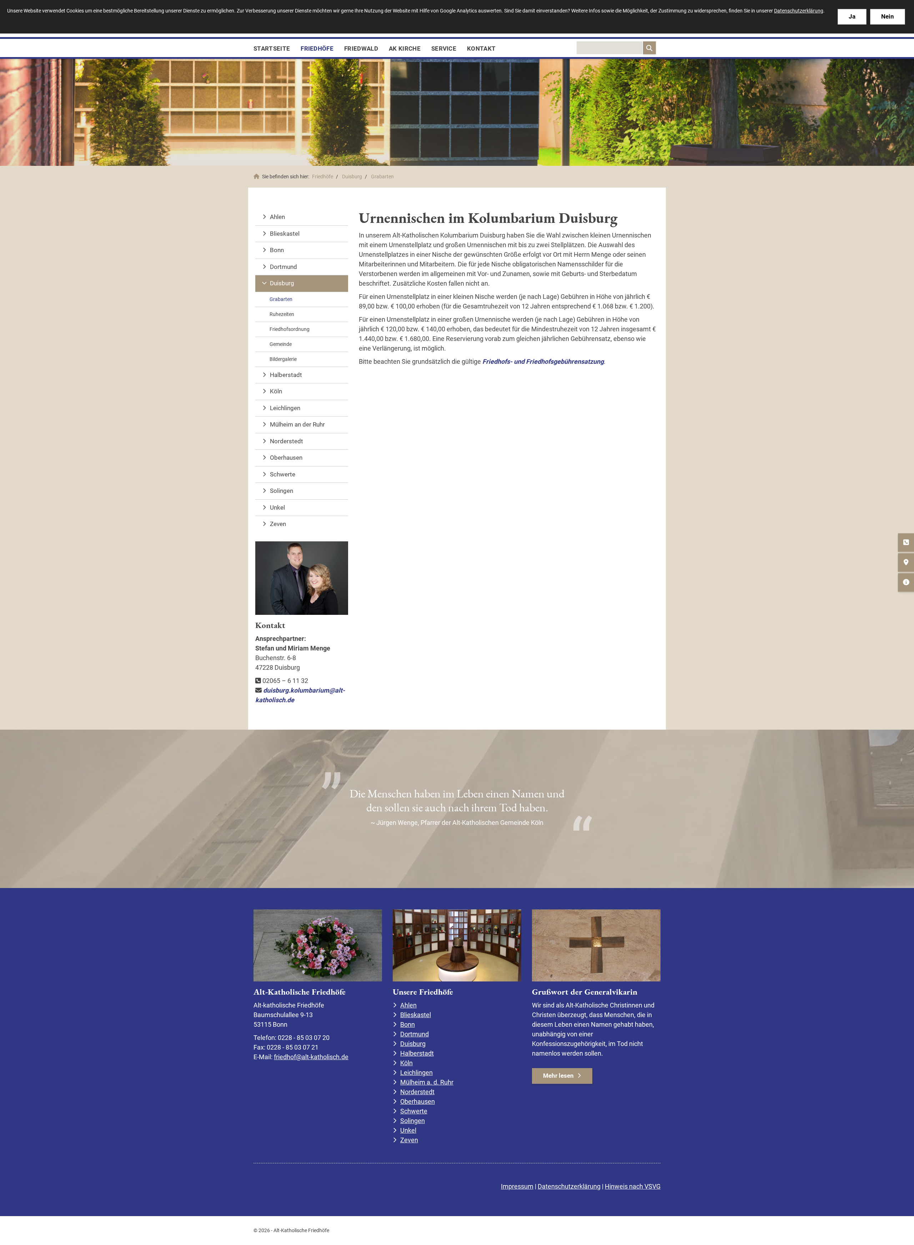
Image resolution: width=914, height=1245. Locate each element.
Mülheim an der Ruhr (297, 424)
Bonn (277, 250)
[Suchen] (649, 47)
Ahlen (277, 216)
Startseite (271, 48)
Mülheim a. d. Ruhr (426, 1082)
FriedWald (361, 48)
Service (443, 48)
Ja (852, 16)
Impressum (517, 1186)
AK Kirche (405, 48)
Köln (276, 391)
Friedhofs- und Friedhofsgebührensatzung (543, 361)
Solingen (281, 490)
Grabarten (382, 177)
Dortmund (283, 266)
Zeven (278, 523)
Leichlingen (285, 408)
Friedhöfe (317, 48)
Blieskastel (285, 233)
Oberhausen (286, 457)
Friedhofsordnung (290, 329)
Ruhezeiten (282, 314)
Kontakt (481, 48)
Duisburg (352, 177)
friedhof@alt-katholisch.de (311, 1057)
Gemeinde (281, 344)
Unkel (277, 507)
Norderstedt (286, 441)
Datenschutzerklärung (569, 1186)
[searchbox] (609, 47)
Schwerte (282, 474)
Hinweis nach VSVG (633, 1186)
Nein (887, 16)
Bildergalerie (283, 359)
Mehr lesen (558, 1075)
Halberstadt (286, 374)
